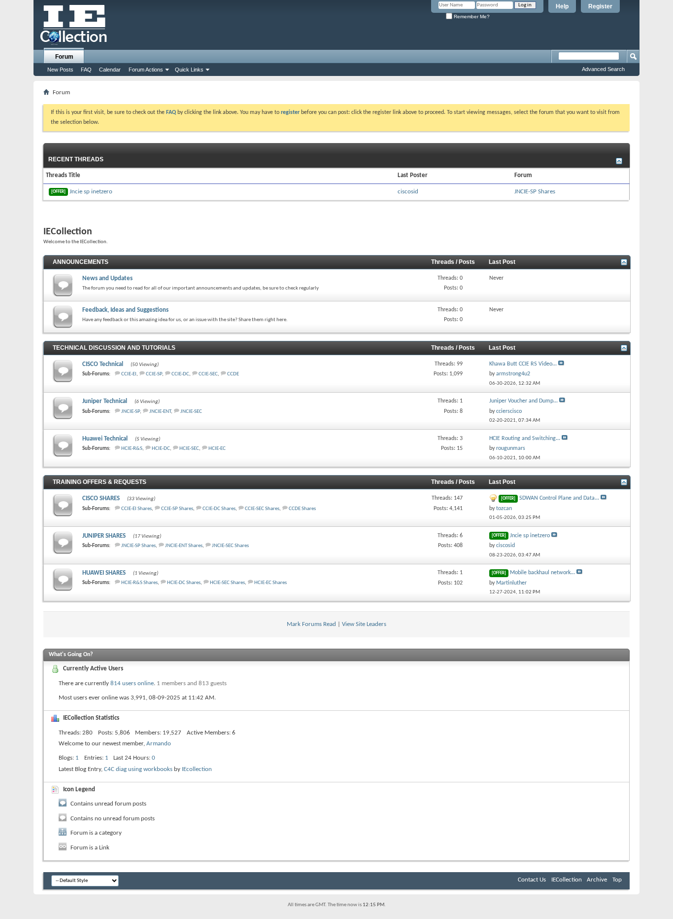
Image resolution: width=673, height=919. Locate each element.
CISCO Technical (102, 364)
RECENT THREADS (75, 159)
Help (562, 6)
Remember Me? (471, 16)
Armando (158, 743)
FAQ (86, 70)
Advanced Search (603, 69)
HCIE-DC (161, 448)
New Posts (60, 70)
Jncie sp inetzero (81, 191)
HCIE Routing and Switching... (524, 438)
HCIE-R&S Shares (139, 583)
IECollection (566, 880)
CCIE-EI (128, 374)
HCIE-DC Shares (184, 583)
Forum (64, 56)
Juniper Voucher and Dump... (523, 401)
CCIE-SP (154, 374)
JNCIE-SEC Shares (230, 546)
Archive (597, 880)
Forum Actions (146, 70)
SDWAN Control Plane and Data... (559, 498)
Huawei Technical (105, 439)
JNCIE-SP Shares (534, 191)
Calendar (110, 70)
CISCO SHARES (101, 498)
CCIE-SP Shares (177, 509)
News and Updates (107, 278)
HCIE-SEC (189, 448)
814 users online (132, 683)
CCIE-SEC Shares (262, 509)
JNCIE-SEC (191, 411)
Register (600, 6)
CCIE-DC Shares (219, 509)
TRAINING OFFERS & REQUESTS (99, 481)
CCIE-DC (180, 374)
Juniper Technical (104, 401)
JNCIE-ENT (160, 411)
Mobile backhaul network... (542, 573)
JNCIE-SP (130, 411)
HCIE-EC (217, 448)
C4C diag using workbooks (138, 769)
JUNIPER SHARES (104, 536)
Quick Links (189, 70)
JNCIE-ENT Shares (183, 546)
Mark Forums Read (311, 624)
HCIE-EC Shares (270, 583)
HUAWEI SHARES (104, 573)
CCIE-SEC (208, 374)
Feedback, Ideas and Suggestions (125, 310)
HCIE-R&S (131, 448)
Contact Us (532, 880)
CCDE (233, 374)
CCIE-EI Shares (136, 509)
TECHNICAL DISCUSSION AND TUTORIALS (114, 347)
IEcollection (197, 769)
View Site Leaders (364, 624)
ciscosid (408, 191)
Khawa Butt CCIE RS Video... (523, 364)
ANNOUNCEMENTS (80, 261)
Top (617, 880)
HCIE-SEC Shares (227, 583)
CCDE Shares (302, 509)
